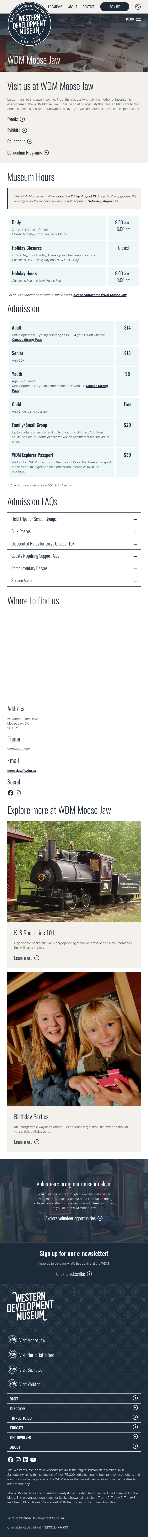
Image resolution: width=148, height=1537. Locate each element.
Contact (88, 6)
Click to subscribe (70, 1273)
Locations (55, 6)
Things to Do (21, 1418)
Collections (16, 141)
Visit (14, 1398)
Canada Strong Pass (27, 339)
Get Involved (20, 1437)
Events (12, 119)
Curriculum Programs (24, 152)
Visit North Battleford (36, 1354)
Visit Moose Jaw (32, 1339)
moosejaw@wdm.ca (21, 770)
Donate (115, 6)
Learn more (23, 957)
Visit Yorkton (29, 1383)
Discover (17, 1408)
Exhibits (13, 130)
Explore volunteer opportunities (70, 1218)
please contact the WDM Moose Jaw (99, 294)
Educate (17, 1427)
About (72, 6)
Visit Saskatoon (32, 1369)
